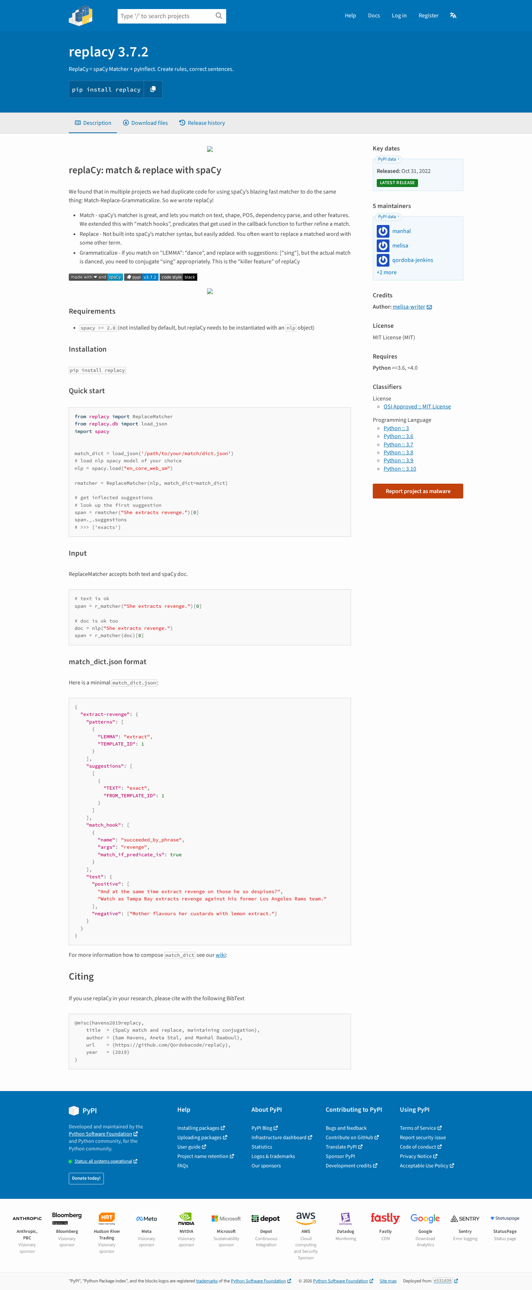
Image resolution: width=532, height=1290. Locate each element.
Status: (103, 1161)
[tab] (93, 123)
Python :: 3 (396, 428)
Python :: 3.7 (398, 445)
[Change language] (453, 15)
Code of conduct (418, 1147)
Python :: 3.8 (398, 453)
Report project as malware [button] (418, 491)
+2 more (387, 272)
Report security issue (423, 1137)
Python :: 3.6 (398, 436)
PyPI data (387, 159)
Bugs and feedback (346, 1128)
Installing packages (198, 1128)
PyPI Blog (262, 1128)
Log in (399, 16)
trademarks (207, 1281)
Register (429, 16)
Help (350, 16)
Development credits (349, 1166)
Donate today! (86, 1178)
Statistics (262, 1147)
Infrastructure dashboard (279, 1137)
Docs (374, 16)
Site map (388, 1281)
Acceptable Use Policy (424, 1166)
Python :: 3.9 (398, 460)
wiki (221, 955)
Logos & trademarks (273, 1156)
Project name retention (202, 1156)
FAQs (182, 1166)
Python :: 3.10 (400, 469)
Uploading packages (199, 1137)
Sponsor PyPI (340, 1156)
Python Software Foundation (100, 1134)
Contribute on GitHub (349, 1137)
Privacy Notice (416, 1156)
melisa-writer (409, 307)
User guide (188, 1147)
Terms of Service (418, 1128)
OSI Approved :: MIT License (417, 407)
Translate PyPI (341, 1147)
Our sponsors (266, 1166)
